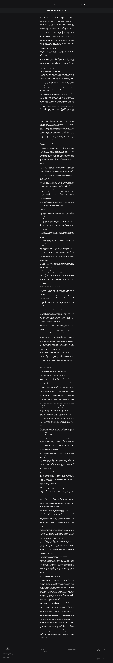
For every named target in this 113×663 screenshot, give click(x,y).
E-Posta (69, 651)
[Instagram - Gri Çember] (97, 650)
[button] (84, 4)
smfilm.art (99, 659)
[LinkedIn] (99, 650)
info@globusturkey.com (45, 633)
